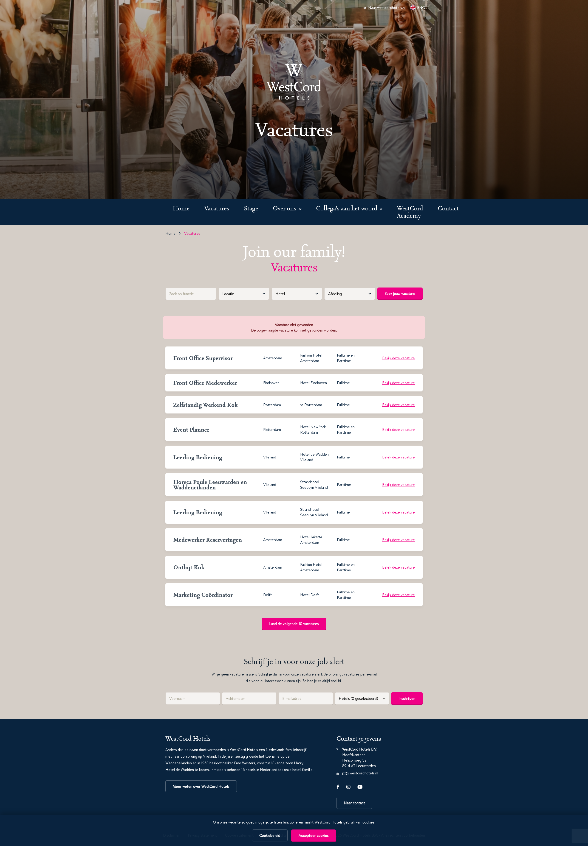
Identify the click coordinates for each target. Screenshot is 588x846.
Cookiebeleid (269, 835)
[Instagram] (348, 786)
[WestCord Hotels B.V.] (294, 80)
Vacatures (216, 208)
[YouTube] (360, 786)
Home (181, 208)
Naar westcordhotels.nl (387, 7)
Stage (251, 208)
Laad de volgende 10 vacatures (294, 623)
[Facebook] (337, 786)
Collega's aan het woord (347, 208)
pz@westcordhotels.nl (360, 773)
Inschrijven (407, 698)
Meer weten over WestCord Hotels (201, 786)
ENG (421, 7)
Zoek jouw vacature (400, 293)
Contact (448, 208)
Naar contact (354, 802)
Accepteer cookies (314, 835)
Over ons (285, 208)
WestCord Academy (410, 212)
